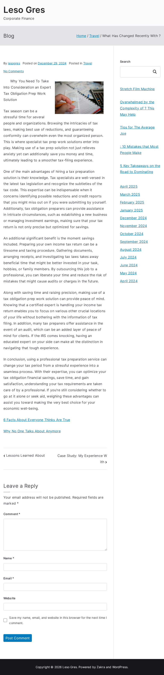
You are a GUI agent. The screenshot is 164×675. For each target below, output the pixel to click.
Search (125, 61)
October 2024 (131, 234)
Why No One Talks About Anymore (32, 431)
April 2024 (129, 281)
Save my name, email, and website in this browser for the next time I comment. (58, 620)
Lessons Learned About (25, 455)
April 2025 (129, 186)
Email (8, 578)
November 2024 (133, 226)
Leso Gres (24, 9)
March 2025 (130, 194)
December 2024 (133, 218)
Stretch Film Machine (137, 89)
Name (8, 558)
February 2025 (132, 202)
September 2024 (134, 241)
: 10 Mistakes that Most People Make (139, 149)
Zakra (101, 667)
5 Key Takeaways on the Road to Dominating (140, 169)
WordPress (119, 667)
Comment (11, 514)
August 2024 (130, 249)
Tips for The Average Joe (137, 130)
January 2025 (131, 210)
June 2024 (129, 265)
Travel (87, 63)
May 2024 (128, 273)
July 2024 (128, 257)
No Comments (13, 71)
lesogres (14, 63)
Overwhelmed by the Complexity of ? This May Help (137, 108)
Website (9, 598)
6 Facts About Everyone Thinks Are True (36, 420)
